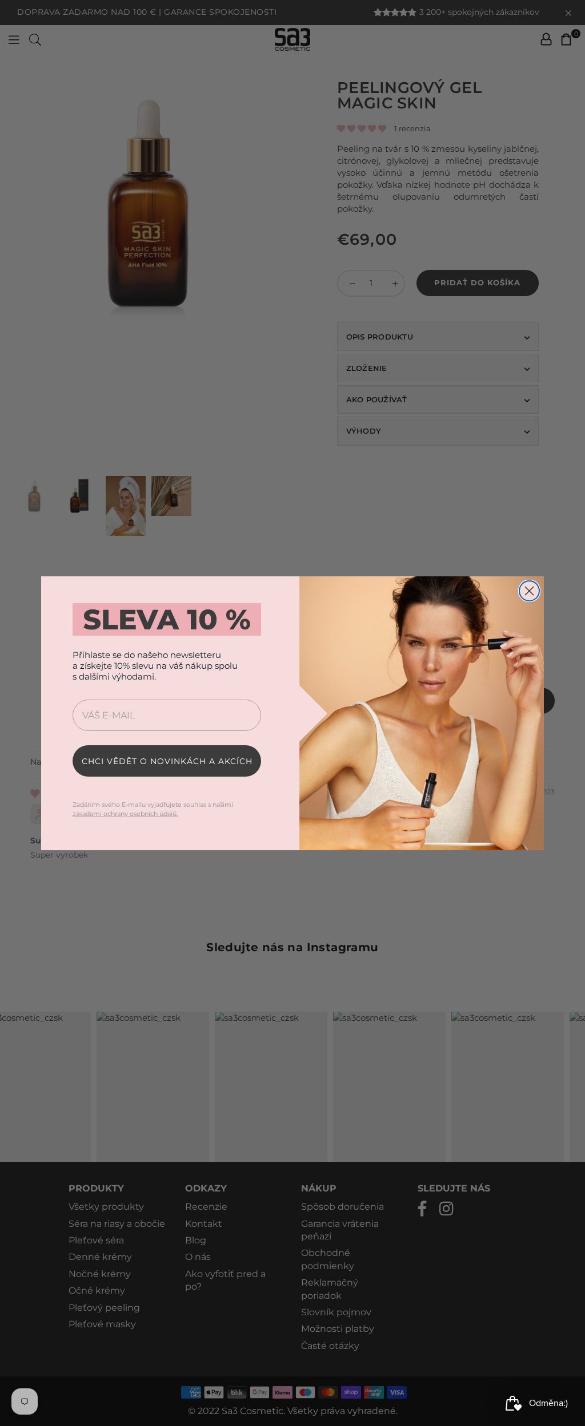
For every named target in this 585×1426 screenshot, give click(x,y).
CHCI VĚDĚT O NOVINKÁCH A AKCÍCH (167, 761)
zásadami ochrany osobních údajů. (125, 814)
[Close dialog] (529, 591)
